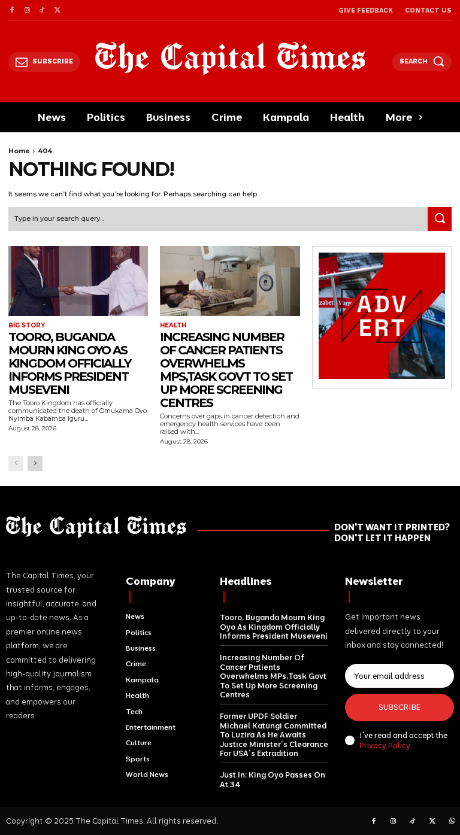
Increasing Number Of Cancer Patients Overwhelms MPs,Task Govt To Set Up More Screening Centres (226, 370)
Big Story (26, 325)
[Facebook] (11, 10)
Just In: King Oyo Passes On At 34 (272, 779)
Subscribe (399, 707)
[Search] (440, 219)
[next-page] (35, 463)
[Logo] (230, 58)
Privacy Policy (384, 745)
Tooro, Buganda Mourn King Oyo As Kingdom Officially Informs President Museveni (69, 363)
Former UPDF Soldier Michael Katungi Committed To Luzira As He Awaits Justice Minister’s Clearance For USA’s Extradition (274, 734)
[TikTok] (42, 10)
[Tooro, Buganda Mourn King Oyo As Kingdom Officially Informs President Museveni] (78, 281)
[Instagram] (26, 10)
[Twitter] (57, 10)
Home (19, 151)
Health (173, 325)
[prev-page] (15, 463)
